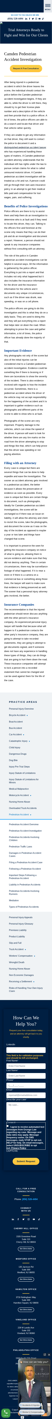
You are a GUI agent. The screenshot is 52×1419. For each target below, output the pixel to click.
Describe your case (16, 1099)
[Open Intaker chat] (22, 1417)
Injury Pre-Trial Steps (19, 766)
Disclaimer (14, 1412)
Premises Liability (17, 930)
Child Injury (14, 747)
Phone (10, 1080)
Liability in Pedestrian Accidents (24, 884)
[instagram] (36, 19)
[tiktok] (43, 19)
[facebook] (30, 19)
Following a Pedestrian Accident (25, 869)
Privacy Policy (18, 1148)
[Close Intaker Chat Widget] (49, 1355)
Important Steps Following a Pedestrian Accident (22, 876)
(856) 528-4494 (15, 18)
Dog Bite (13, 760)
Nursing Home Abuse (19, 802)
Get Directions (26, 1249)
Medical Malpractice (19, 789)
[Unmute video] (34, 1382)
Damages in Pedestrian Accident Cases (25, 854)
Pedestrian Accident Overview (24, 824)
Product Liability (17, 936)
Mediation (14, 900)
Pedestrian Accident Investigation (25, 831)
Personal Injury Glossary (21, 924)
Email (9, 1090)
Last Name (12, 1070)
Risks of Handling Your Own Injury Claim (26, 989)
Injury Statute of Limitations (22, 773)
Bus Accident (15, 728)
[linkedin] (26, 19)
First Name (12, 1060)
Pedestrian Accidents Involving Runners (24, 892)
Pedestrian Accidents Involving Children (24, 838)
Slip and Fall (15, 943)
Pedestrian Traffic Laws (20, 846)
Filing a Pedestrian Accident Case (25, 862)
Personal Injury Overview (21, 709)
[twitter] (33, 19)
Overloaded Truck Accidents (23, 808)
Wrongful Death (16, 962)
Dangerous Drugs (17, 754)
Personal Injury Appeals (20, 917)
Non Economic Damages (21, 975)
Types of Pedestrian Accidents (24, 907)
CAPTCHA (12, 1151)
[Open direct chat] (45, 1355)
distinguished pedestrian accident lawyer (25, 147)
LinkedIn (10, 1044)
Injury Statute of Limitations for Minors (24, 781)
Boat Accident (16, 722)
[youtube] (39, 19)
